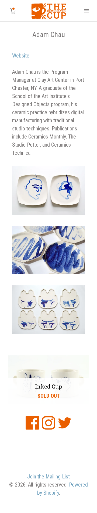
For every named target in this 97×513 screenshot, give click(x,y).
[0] (11, 11)
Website (20, 55)
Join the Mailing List (48, 476)
